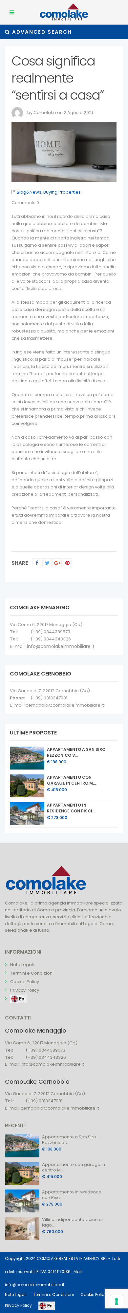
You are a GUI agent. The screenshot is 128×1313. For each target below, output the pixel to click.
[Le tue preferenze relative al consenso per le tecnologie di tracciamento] (116, 1301)
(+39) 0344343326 (51, 639)
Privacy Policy (24, 990)
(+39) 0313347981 (49, 698)
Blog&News (29, 192)
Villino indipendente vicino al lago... (72, 1222)
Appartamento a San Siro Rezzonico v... (76, 752)
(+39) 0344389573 (50, 632)
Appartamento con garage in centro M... (71, 780)
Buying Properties (62, 192)
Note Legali (22, 964)
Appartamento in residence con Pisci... (71, 808)
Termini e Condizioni (31, 973)
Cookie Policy (24, 982)
